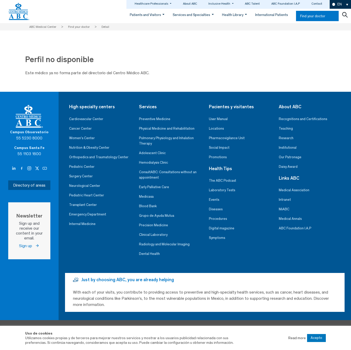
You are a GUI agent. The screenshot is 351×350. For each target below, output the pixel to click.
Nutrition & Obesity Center (89, 147)
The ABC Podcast (222, 180)
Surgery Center (81, 176)
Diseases (216, 209)
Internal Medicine (82, 224)
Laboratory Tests (222, 190)
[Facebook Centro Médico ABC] (22, 168)
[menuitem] (340, 4)
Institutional (288, 147)
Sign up (27, 245)
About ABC (190, 3)
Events (214, 199)
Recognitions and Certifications (303, 119)
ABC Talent (252, 3)
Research (286, 138)
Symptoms (217, 238)
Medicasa (146, 196)
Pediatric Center (82, 166)
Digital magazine (221, 228)
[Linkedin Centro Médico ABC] (14, 168)
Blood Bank (148, 206)
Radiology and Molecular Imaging (164, 244)
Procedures (218, 218)
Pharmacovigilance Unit (227, 138)
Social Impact (219, 147)
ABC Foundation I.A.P (285, 3)
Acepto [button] (316, 338)
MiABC (284, 209)
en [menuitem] (339, 4)
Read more (297, 338)
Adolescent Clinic (152, 153)
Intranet (285, 199)
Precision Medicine (153, 225)
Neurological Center (84, 186)
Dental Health (149, 254)
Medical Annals (290, 218)
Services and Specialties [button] (192, 15)
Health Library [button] (233, 15)
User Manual (218, 119)
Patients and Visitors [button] (146, 15)
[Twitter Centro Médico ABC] (37, 168)
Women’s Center (82, 138)
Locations (216, 128)
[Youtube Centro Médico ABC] (44, 168)
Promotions (218, 157)
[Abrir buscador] (345, 16)
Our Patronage (290, 157)
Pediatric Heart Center (86, 195)
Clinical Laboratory (153, 234)
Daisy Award (288, 166)
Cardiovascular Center (86, 119)
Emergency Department (87, 214)
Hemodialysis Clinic (153, 162)
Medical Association (294, 190)
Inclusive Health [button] (219, 3)
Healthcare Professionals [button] (152, 3)
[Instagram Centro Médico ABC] (30, 168)
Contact (316, 3)
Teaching (286, 128)
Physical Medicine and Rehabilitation (167, 128)
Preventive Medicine (154, 119)
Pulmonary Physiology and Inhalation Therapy (166, 141)
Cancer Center (80, 128)
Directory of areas (29, 185)
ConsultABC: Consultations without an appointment (168, 175)
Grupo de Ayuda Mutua (156, 215)
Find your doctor (312, 16)
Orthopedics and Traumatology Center (98, 157)
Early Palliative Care (154, 187)
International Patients (271, 15)
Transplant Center (83, 205)
